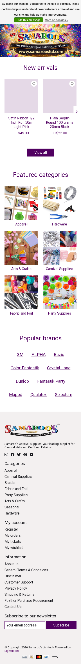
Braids (9, 483)
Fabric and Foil (21, 313)
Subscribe (61, 625)
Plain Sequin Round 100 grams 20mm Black (60, 122)
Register (11, 529)
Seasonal (11, 507)
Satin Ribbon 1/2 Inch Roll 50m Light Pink (21, 122)
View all (40, 152)
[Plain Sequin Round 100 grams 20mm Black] (59, 96)
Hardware (59, 224)
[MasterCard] (39, 657)
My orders (12, 535)
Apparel (21, 224)
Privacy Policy (15, 588)
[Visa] (46, 657)
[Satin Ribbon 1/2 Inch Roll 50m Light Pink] (21, 96)
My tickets (12, 541)
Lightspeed (12, 650)
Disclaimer (12, 576)
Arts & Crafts (21, 269)
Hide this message (28, 20)
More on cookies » (56, 20)
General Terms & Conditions (26, 570)
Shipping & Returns (19, 594)
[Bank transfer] (24, 657)
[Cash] (31, 657)
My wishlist (13, 547)
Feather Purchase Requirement (28, 600)
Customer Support (18, 582)
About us (11, 564)
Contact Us (13, 607)
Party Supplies (59, 313)
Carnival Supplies (59, 269)
